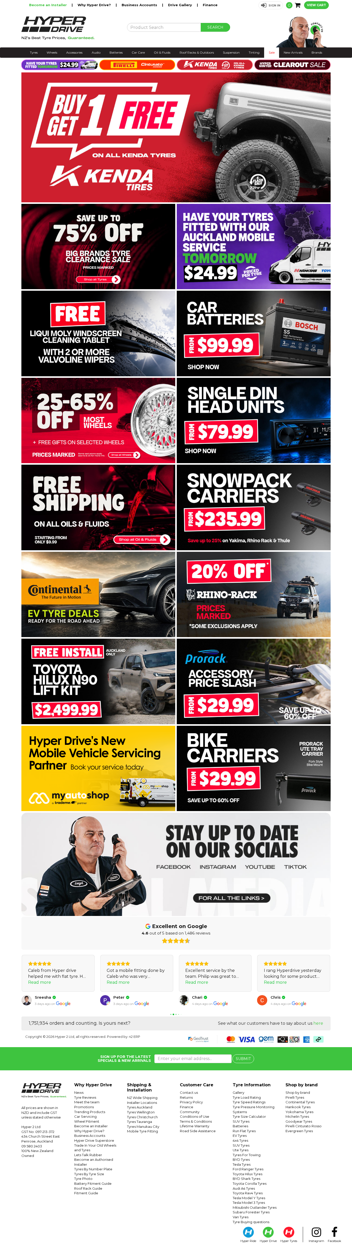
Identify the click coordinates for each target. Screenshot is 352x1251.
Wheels (52, 52)
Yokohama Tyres (299, 1112)
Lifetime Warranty (194, 1126)
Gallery (238, 1092)
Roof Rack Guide (88, 1188)
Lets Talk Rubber (88, 1155)
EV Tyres (240, 1135)
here (318, 1023)
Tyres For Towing (247, 1155)
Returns (186, 1097)
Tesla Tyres (241, 1164)
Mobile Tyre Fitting (142, 1131)
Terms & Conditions (196, 1121)
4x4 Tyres (240, 1140)
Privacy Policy (191, 1102)
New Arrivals (293, 52)
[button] (270, 5)
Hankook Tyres (298, 1107)
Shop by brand (298, 1092)
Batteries (116, 52)
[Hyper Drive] (70, 28)
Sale (272, 52)
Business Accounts (140, 5)
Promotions (84, 1107)
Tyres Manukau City (143, 1126)
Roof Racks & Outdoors (197, 52)
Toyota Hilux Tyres (247, 1174)
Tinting (254, 52)
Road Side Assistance (198, 1131)
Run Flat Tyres (244, 1131)
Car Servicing (85, 1116)
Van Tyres (240, 1217)
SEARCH (215, 27)
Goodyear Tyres (299, 1121)
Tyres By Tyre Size (89, 1174)
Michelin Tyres (297, 1116)
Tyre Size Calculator (249, 1116)
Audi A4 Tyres (244, 1188)
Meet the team (86, 1102)
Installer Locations (142, 1102)
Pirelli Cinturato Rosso (304, 1126)
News (78, 1092)
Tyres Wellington (141, 1112)
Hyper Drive (268, 1241)
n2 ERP (134, 1037)
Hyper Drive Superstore (94, 1140)
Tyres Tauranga (139, 1122)
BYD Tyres (241, 1159)
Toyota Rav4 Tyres (248, 1193)
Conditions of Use (194, 1116)
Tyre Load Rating (247, 1097)
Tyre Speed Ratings (249, 1102)
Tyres (34, 52)
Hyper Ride (248, 1241)
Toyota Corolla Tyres (249, 1183)
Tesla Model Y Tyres (249, 1198)
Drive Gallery (180, 5)
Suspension (231, 52)
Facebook (334, 1241)
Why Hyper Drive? (95, 5)
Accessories (74, 52)
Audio (96, 52)
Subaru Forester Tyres (251, 1212)
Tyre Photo (83, 1179)
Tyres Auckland (139, 1107)
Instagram (316, 1241)
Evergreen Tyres (299, 1131)
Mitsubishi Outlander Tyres (254, 1207)
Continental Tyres (300, 1102)
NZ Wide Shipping (142, 1098)
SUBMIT (243, 1058)
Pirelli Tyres (295, 1097)
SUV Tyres (241, 1121)
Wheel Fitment (86, 1121)
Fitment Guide (86, 1193)
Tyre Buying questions (251, 1222)
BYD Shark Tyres (246, 1179)
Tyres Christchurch (142, 1117)
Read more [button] (39, 982)
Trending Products (89, 1112)
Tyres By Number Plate (93, 1169)
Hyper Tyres (288, 1241)
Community (189, 1112)
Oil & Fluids (162, 52)
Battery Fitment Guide (93, 1183)
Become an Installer (48, 5)
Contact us (189, 1092)
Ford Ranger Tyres (248, 1169)
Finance (210, 5)
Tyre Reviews (85, 1097)
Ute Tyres (240, 1150)
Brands (317, 52)
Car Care (138, 52)
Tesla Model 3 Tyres (249, 1202)
